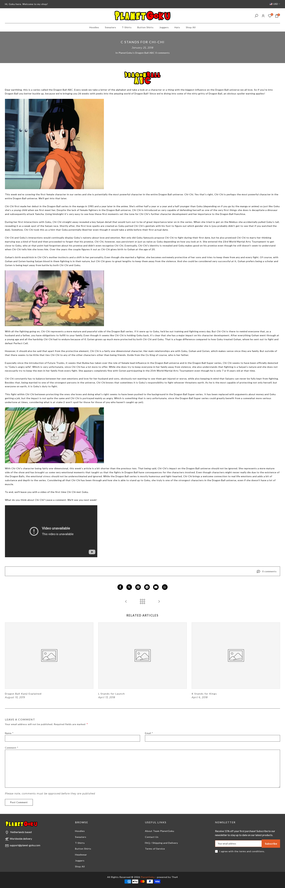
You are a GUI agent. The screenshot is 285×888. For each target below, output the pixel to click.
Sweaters (110, 27)
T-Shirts (127, 27)
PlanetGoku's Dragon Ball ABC (137, 52)
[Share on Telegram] (147, 587)
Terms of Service (155, 848)
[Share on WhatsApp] (165, 587)
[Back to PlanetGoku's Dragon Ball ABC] (142, 601)
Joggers (164, 27)
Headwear (81, 854)
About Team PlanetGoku (159, 831)
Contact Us (151, 837)
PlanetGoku (148, 877)
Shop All (191, 27)
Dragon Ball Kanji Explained (23, 693)
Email (149, 733)
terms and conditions (251, 851)
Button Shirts (145, 27)
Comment (11, 747)
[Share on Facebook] (120, 587)
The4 (175, 877)
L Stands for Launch (111, 693)
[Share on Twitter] (129, 587)
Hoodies (94, 27)
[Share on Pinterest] (138, 587)
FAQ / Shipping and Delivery (161, 842)
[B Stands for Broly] (126, 601)
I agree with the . (242, 851)
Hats (177, 27)
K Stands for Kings (204, 693)
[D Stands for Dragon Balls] (159, 601)
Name (9, 733)
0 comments (162, 52)
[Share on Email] (156, 587)
